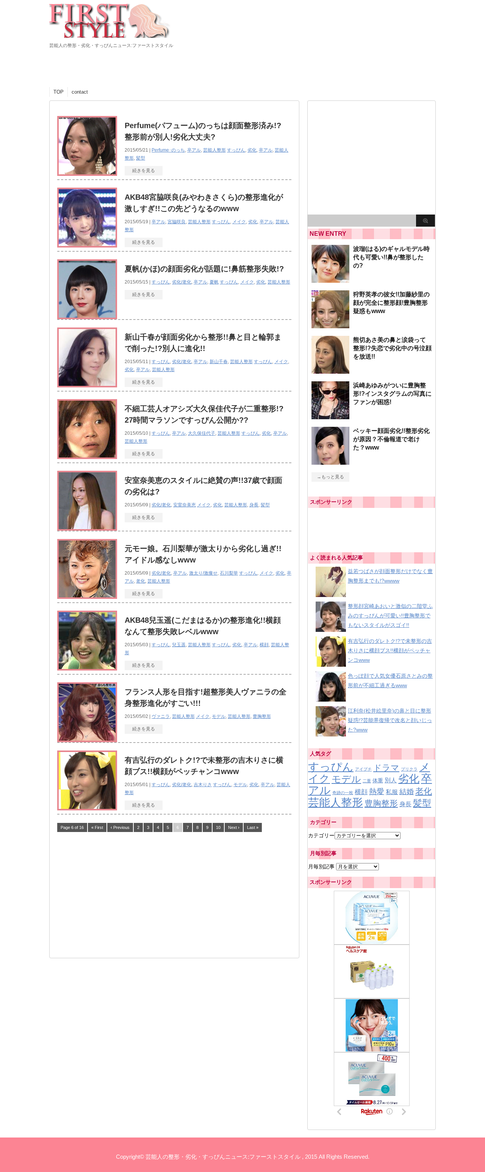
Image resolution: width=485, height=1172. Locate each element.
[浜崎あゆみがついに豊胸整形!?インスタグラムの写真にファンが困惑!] (330, 416)
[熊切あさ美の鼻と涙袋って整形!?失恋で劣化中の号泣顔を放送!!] (330, 371)
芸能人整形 (214, 150)
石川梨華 (229, 573)
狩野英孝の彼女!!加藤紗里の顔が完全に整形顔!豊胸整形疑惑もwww (391, 302)
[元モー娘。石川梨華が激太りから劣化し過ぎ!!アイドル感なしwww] (87, 595)
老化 (140, 581)
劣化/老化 (181, 282)
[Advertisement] (114, 891)
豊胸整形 (262, 716)
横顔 (264, 644)
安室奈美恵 (184, 505)
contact (80, 92)
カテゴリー (321, 835)
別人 (391, 780)
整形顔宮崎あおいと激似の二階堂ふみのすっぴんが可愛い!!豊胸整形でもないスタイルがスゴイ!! (390, 615)
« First (97, 827)
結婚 (406, 792)
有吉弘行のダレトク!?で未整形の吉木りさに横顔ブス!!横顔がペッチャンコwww (390, 650)
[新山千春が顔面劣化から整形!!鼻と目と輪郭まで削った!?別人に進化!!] (87, 384)
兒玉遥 (179, 644)
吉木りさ (203, 784)
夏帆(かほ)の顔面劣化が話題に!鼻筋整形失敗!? (204, 269)
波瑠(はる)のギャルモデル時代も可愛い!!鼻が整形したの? (391, 257)
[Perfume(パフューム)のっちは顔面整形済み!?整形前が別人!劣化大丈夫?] (87, 172)
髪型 (140, 158)
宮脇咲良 (176, 221)
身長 (253, 505)
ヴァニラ (161, 716)
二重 (367, 781)
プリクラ (409, 769)
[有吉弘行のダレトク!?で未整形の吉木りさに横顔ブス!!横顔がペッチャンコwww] (87, 807)
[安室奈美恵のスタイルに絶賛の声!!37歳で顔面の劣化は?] (87, 527)
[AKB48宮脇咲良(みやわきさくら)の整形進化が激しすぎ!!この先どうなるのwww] (87, 244)
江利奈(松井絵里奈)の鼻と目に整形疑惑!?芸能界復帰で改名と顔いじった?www (390, 720)
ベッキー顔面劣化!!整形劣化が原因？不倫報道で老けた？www (391, 439)
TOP (58, 92)
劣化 (252, 150)
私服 (392, 792)
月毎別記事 (321, 866)
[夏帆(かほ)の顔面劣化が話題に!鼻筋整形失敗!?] (87, 316)
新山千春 (219, 361)
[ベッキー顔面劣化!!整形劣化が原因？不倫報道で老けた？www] (330, 462)
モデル (218, 716)
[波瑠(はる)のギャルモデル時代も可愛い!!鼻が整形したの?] (330, 280)
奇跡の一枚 (342, 792)
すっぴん (236, 150)
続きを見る (143, 170)
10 (218, 827)
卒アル (194, 150)
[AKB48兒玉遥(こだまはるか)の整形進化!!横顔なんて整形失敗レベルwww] (87, 667)
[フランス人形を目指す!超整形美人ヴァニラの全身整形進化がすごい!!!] (87, 739)
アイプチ (363, 769)
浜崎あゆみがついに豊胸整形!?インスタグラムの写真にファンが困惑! (392, 393)
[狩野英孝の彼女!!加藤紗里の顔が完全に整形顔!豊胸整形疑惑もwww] (330, 325)
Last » (252, 827)
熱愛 (376, 791)
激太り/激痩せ (203, 573)
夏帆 (214, 282)
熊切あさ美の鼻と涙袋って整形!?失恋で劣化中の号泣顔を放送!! (392, 348)
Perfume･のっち (168, 150)
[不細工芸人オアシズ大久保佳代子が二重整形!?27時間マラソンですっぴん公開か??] (87, 456)
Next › (233, 827)
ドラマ (386, 767)
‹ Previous (120, 827)
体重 (377, 780)
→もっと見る (330, 476)
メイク (239, 221)
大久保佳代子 (201, 433)
